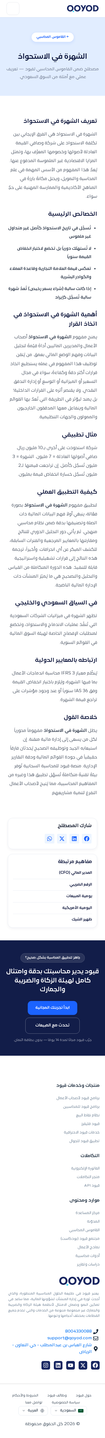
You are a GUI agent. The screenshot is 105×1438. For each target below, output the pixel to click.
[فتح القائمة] (12, 8)
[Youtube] (70, 1365)
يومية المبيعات (79, 896)
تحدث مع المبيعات (52, 1026)
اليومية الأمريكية (77, 908)
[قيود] (83, 8)
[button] (87, 838)
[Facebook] (95, 1365)
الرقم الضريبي (80, 885)
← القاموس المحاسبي (52, 37)
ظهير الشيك (82, 920)
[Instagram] (45, 1365)
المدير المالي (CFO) (75, 873)
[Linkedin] (58, 1365)
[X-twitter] (83, 1365)
